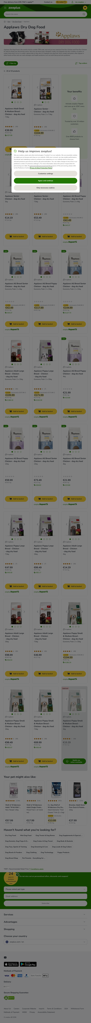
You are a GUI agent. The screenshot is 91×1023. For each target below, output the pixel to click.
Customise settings (45, 173)
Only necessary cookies (45, 188)
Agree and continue (45, 181)
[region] (45, 170)
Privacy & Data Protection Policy (41, 168)
